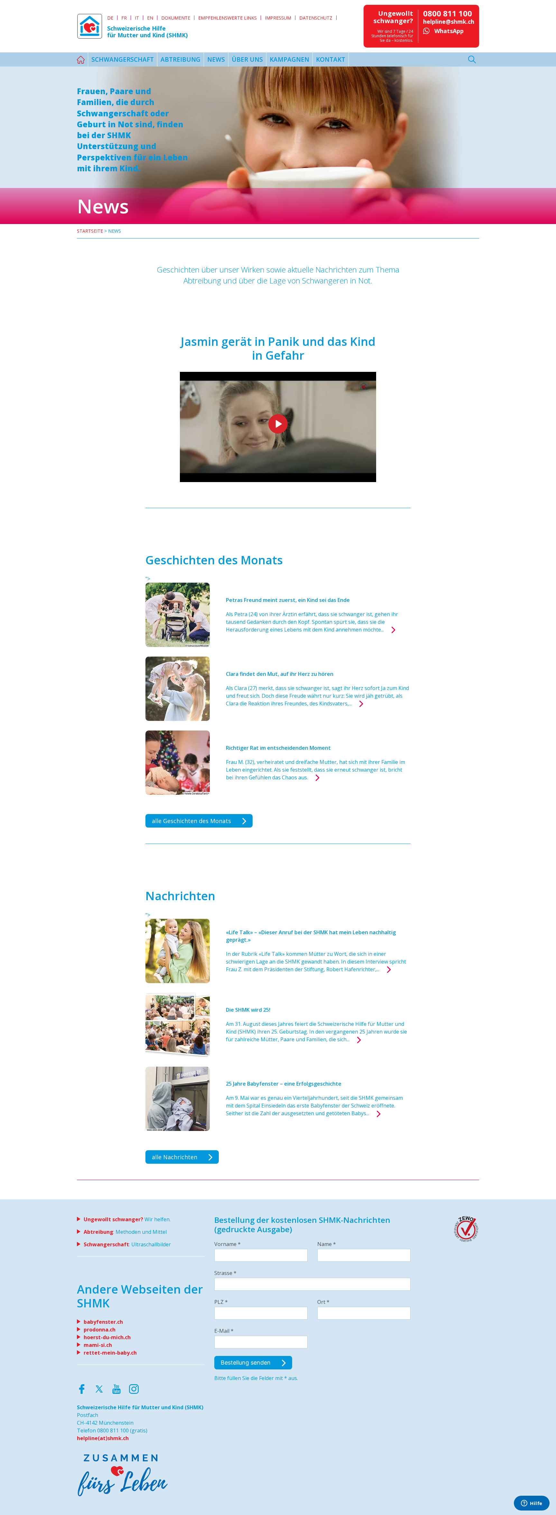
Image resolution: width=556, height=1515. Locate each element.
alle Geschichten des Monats (192, 821)
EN (150, 18)
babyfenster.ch (103, 1321)
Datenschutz (315, 18)
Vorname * (227, 1244)
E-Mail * (224, 1330)
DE (110, 18)
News (216, 59)
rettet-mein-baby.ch (110, 1352)
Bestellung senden (246, 1362)
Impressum (278, 18)
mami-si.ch (98, 1345)
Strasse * (225, 1273)
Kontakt (330, 59)
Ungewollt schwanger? (113, 1219)
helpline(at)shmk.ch (103, 1438)
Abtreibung (180, 59)
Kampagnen (289, 59)
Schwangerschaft (122, 59)
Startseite (90, 231)
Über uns (247, 59)
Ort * (323, 1301)
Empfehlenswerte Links (227, 18)
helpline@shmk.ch (448, 21)
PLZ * (221, 1301)
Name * (326, 1244)
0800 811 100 (447, 13)
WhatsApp (449, 31)
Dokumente (175, 18)
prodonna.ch (100, 1329)
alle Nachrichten (175, 1157)
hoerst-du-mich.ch (107, 1337)
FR (124, 18)
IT (137, 18)
